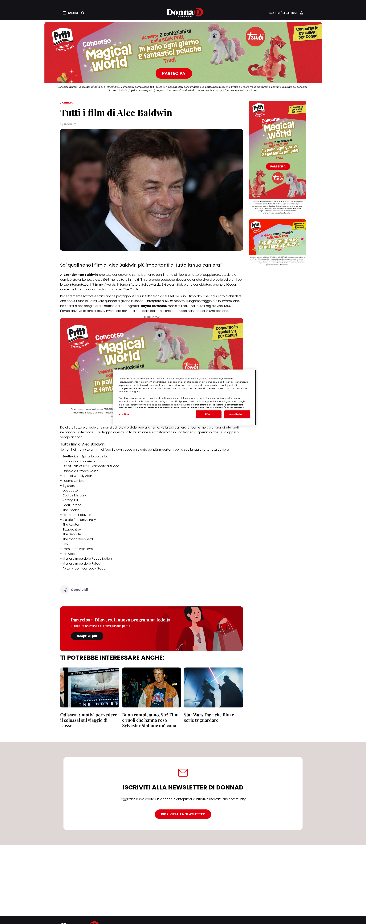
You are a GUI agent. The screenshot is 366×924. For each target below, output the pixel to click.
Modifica (124, 414)
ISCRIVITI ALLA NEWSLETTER (183, 814)
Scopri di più (87, 636)
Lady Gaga (97, 568)
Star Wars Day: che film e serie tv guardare (209, 717)
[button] (70, 13)
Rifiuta (209, 414)
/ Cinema (66, 102)
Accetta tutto (237, 414)
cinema (153, 427)
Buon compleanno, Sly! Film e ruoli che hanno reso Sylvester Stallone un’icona (150, 720)
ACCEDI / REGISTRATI (283, 13)
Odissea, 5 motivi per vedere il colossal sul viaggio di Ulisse (88, 720)
